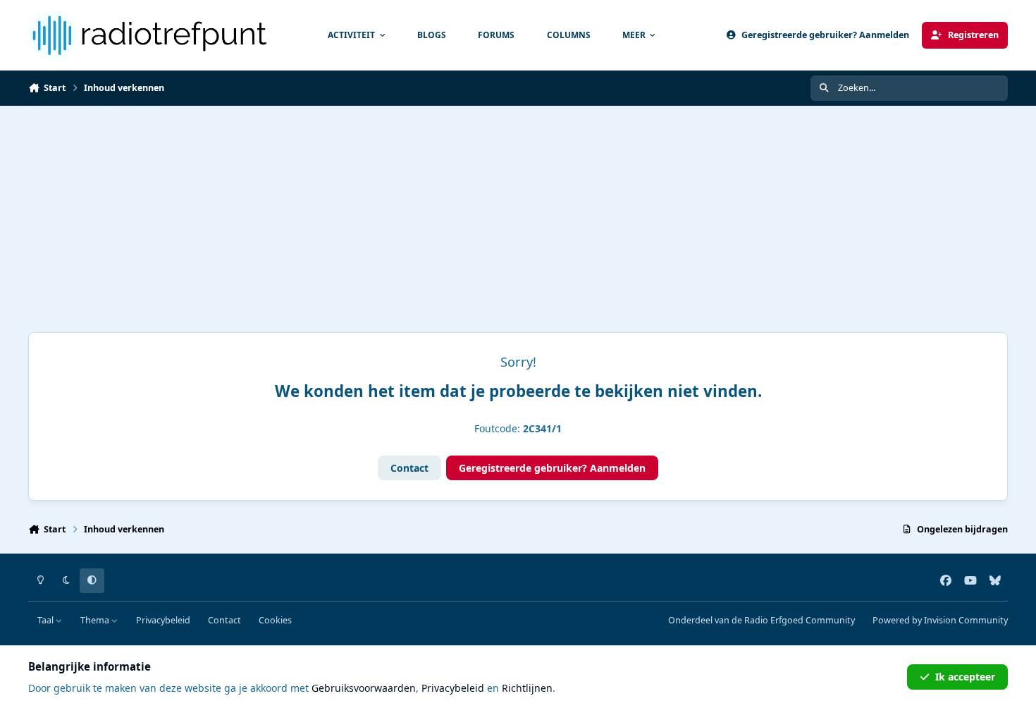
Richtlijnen (527, 688)
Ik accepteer (965, 676)
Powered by (940, 620)
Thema (95, 620)
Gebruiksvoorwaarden (364, 688)
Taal (46, 620)
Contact (409, 468)
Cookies (275, 620)
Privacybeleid (163, 620)
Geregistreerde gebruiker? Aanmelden (552, 468)
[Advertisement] (518, 211)
